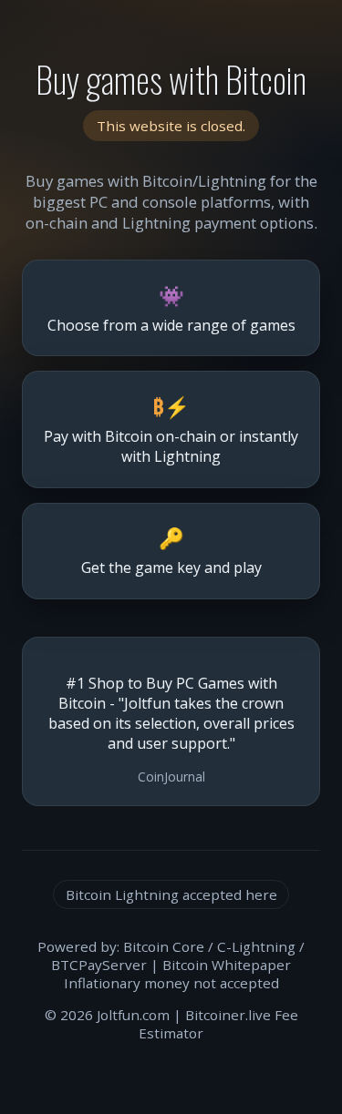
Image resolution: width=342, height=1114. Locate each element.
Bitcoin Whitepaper (226, 965)
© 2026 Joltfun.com (107, 1015)
